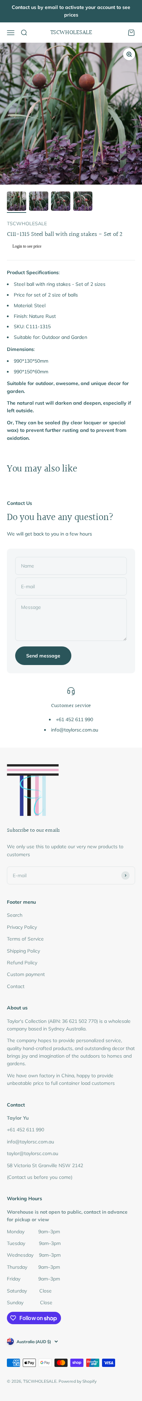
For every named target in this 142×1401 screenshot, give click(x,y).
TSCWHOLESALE (27, 223)
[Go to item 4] (82, 202)
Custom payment (26, 974)
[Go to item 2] (38, 202)
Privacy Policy (22, 927)
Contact (15, 986)
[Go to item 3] (60, 202)
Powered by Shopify (78, 1381)
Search (14, 915)
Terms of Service (25, 939)
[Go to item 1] (16, 202)
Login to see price (26, 246)
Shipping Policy (23, 951)
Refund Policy (22, 962)
